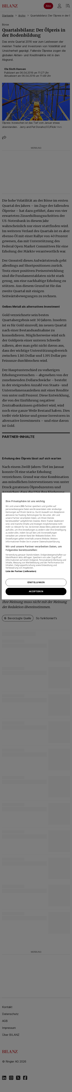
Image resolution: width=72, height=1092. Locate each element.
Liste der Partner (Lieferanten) (21, 571)
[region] (36, 546)
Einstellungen (36, 582)
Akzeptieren (36, 591)
